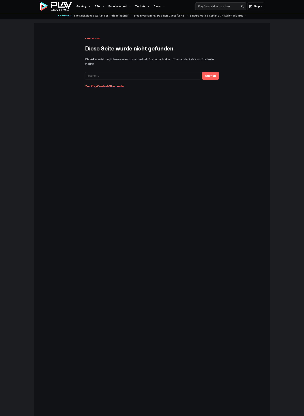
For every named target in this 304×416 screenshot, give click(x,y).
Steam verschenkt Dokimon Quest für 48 (159, 15)
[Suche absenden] (242, 6)
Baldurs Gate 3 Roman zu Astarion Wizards (216, 15)
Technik (140, 6)
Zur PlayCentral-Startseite (104, 86)
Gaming (81, 6)
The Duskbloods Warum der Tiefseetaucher (101, 15)
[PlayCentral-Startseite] (56, 6)
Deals (157, 6)
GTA (97, 6)
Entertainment (117, 6)
